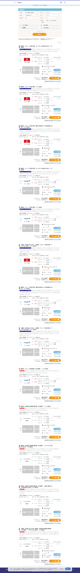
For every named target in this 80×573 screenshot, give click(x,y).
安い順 (59, 42)
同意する (67, 568)
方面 (42, 12)
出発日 (21, 15)
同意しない (62, 568)
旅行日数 (21, 17)
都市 (42, 17)
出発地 (21, 12)
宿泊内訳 (42, 20)
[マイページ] (61, 2)
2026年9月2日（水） (29, 15)
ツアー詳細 (54, 78)
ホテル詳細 (56, 70)
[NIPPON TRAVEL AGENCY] (18, 2)
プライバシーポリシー (43, 569)
